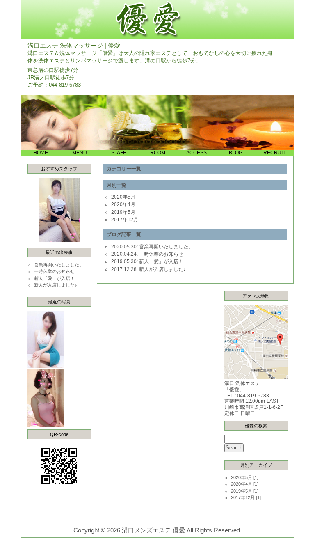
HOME (40, 152)
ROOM (157, 152)
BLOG (235, 152)
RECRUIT (274, 152)
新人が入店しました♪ (55, 284)
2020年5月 (123, 197)
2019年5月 (123, 212)
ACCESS (196, 152)
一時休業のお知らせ (54, 271)
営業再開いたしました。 (59, 264)
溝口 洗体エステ (242, 383)
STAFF (118, 152)
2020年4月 (123, 204)
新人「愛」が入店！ (54, 278)
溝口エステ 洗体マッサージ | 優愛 (73, 45)
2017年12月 (124, 219)
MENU (79, 152)
